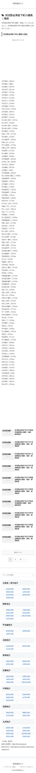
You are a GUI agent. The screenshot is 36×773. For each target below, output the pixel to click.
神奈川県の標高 (26, 615)
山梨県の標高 (10, 633)
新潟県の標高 (10, 631)
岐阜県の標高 (10, 661)
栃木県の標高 (10, 612)
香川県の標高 (10, 715)
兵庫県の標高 (26, 676)
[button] (32, 575)
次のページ (18, 552)
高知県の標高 (26, 715)
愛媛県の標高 (26, 712)
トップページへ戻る (9, 767)
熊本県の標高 (10, 736)
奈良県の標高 (26, 679)
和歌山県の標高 (26, 682)
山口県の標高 (26, 697)
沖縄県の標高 (26, 736)
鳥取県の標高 (10, 694)
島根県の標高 (10, 697)
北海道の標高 (10, 589)
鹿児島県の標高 (26, 733)
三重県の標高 (26, 664)
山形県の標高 (26, 592)
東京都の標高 (26, 612)
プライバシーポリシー (26, 767)
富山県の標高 (10, 646)
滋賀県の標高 (10, 676)
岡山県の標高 (10, 700)
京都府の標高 (10, 679)
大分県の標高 (26, 727)
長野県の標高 (26, 631)
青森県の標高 (10, 592)
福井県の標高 (26, 646)
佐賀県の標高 (10, 730)
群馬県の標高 (10, 615)
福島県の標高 (26, 594)
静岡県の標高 (10, 664)
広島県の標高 (26, 694)
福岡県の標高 (10, 727)
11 (20, 559)
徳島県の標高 (10, 712)
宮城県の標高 (10, 597)
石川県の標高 (10, 649)
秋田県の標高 (26, 589)
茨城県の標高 (10, 610)
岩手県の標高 (10, 594)
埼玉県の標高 (10, 618)
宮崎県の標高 (26, 730)
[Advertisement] (18, 60)
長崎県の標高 (10, 733)
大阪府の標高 (10, 682)
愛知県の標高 (26, 661)
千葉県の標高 (26, 610)
